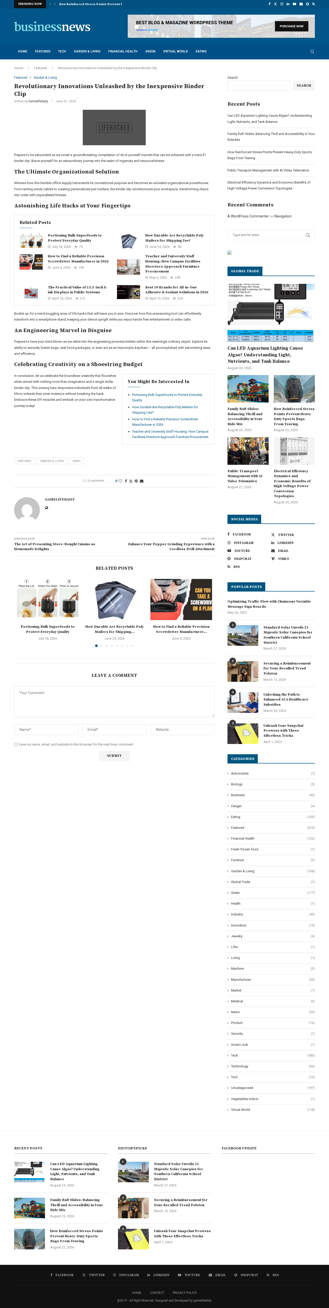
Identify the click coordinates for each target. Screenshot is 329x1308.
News (273, 1012)
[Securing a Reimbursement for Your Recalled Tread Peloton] (242, 671)
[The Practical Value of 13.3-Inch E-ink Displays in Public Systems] (31, 293)
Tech (62, 51)
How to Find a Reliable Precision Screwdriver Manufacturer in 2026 (78, 259)
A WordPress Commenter (248, 216)
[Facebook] (269, 4)
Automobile (273, 773)
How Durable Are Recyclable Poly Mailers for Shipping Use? (174, 238)
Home (22, 51)
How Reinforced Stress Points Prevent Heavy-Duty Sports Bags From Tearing (294, 416)
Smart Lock (273, 1045)
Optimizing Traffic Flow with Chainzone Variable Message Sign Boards (269, 604)
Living (273, 958)
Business (273, 795)
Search (232, 77)
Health (273, 903)
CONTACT (157, 1293)
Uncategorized (273, 1088)
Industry (273, 914)
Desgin (273, 806)
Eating (201, 51)
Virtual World (175, 51)
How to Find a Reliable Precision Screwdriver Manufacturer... (181, 629)
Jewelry (273, 936)
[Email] (301, 4)
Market (273, 990)
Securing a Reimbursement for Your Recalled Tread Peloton (287, 668)
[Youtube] (294, 4)
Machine (273, 968)
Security (273, 1034)
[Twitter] (275, 4)
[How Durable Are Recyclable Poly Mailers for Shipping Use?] (128, 241)
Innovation (273, 925)
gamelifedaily (38, 101)
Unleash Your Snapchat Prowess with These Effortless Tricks (283, 730)
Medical (273, 1001)
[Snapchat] (307, 4)
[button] (50, 4)
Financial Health (123, 51)
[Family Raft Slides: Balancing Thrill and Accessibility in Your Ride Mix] (248, 389)
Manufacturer (273, 980)
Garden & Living (87, 51)
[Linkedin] (288, 4)
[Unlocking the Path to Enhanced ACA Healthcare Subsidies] (242, 702)
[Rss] (313, 4)
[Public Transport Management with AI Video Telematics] (248, 451)
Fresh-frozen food (273, 849)
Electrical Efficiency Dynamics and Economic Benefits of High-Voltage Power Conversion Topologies (292, 484)
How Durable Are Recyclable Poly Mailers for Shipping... (114, 629)
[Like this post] (120, 481)
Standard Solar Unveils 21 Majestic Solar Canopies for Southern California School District (288, 635)
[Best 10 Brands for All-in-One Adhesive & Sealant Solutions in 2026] (128, 293)
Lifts (273, 947)
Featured (42, 51)
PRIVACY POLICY (185, 1293)
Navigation (283, 216)
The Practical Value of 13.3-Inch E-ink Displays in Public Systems (78, 290)
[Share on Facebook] (126, 481)
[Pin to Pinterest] (136, 481)
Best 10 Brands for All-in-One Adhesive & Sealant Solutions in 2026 (176, 290)
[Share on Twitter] (131, 481)
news (77, 461)
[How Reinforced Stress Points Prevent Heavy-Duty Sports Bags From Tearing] (294, 389)
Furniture (273, 860)
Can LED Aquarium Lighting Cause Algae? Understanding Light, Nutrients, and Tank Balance (265, 354)
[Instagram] (281, 4)
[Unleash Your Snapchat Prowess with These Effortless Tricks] (242, 733)
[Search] (312, 51)
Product (273, 1023)
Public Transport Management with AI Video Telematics (103, 4)
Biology (273, 784)
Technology (273, 1066)
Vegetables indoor (273, 1099)
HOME (136, 1293)
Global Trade (273, 882)
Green (150, 51)
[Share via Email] (141, 481)
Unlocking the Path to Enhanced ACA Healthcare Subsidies (285, 699)
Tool (273, 1077)
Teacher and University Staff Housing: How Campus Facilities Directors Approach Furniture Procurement (172, 264)
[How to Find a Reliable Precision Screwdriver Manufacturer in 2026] (31, 262)
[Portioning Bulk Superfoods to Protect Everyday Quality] (31, 241)
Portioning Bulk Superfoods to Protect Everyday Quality (75, 238)
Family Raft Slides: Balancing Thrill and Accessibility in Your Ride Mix (245, 416)
